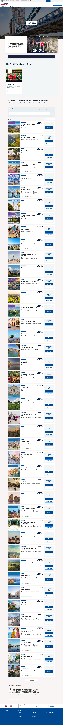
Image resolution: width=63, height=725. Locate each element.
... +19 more (32, 349)
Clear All (52, 113)
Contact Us (52, 706)
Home (2, 6)
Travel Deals (35, 3)
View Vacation (49, 127)
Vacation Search (8, 710)
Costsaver (20, 716)
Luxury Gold (20, 712)
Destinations (34, 710)
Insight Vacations (21, 713)
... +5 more (31, 591)
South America (34, 716)
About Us (47, 710)
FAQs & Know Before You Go (50, 712)
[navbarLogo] (4, 4)
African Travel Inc (21, 717)
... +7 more (32, 443)
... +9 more (32, 551)
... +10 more (31, 258)
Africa (33, 717)
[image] (14, 127)
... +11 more (32, 139)
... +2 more (39, 258)
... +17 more (31, 335)
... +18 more (32, 634)
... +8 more (31, 218)
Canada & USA (34, 713)
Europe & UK (34, 712)
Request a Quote (49, 143)
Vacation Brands (6, 6)
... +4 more (33, 483)
